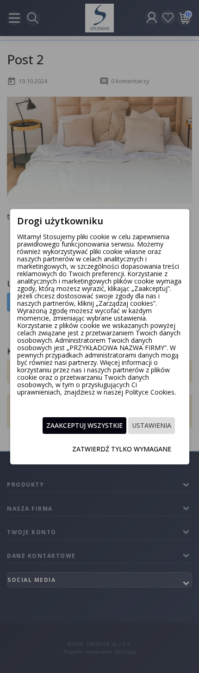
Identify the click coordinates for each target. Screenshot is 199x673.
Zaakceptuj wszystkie (84, 425)
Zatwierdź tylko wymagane (121, 449)
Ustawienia (151, 425)
